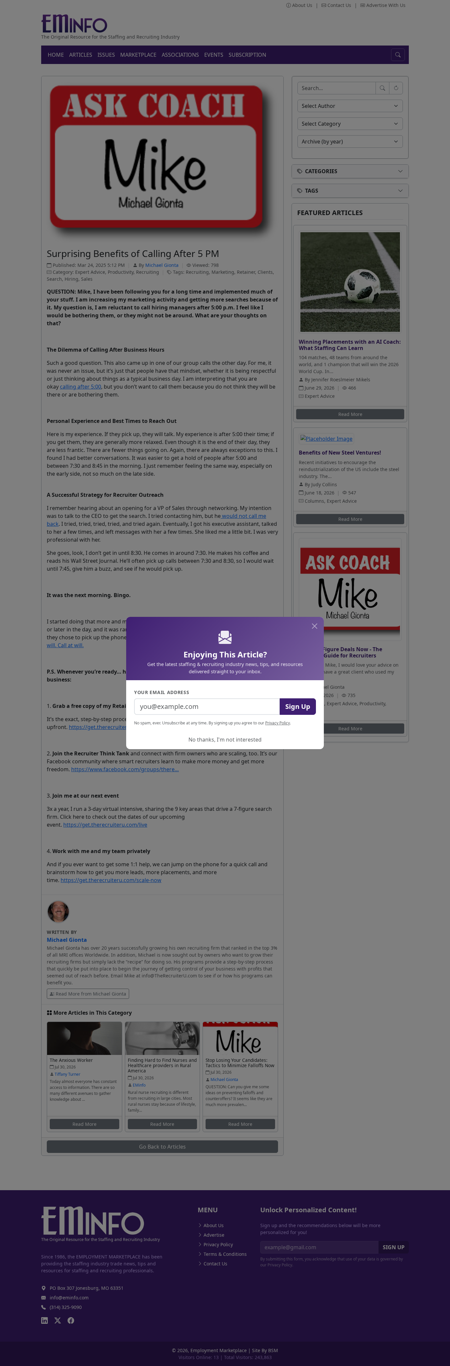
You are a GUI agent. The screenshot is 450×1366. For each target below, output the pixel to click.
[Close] (315, 626)
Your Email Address (161, 692)
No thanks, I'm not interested (225, 739)
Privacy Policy (277, 723)
